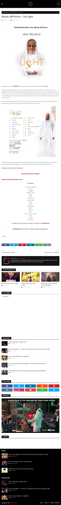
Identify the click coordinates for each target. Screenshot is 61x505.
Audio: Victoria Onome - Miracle (10, 283)
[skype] (53, 390)
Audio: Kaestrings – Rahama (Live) (17, 342)
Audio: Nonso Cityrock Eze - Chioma (28, 284)
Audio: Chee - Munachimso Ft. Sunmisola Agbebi (49, 284)
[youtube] (30, 390)
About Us (47, 502)
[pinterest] (53, 386)
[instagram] (18, 390)
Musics (7, 12)
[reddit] (42, 386)
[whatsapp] (42, 390)
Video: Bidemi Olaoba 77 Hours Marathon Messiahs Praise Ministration (27, 371)
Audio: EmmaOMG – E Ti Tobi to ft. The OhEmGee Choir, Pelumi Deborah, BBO (29, 349)
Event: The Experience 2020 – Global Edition (20, 461)
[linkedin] (30, 386)
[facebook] (7, 386)
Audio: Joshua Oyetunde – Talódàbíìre (18, 356)
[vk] (7, 390)
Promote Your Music (54, 502)
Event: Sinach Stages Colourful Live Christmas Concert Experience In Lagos (28, 454)
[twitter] (18, 386)
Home (4, 12)
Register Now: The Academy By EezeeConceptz (20, 469)
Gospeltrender (6, 20)
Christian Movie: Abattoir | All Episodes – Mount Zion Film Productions (27, 363)
